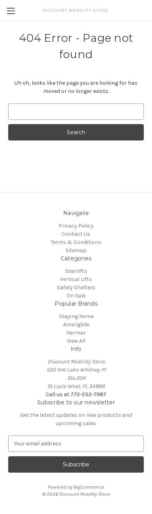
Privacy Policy (76, 225)
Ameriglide (76, 324)
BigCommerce (89, 487)
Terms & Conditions (76, 242)
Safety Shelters (76, 287)
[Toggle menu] (10, 10)
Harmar (76, 332)
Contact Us (76, 234)
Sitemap (76, 250)
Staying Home (76, 316)
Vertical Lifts (76, 279)
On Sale (76, 295)
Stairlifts (76, 271)
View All (76, 341)
